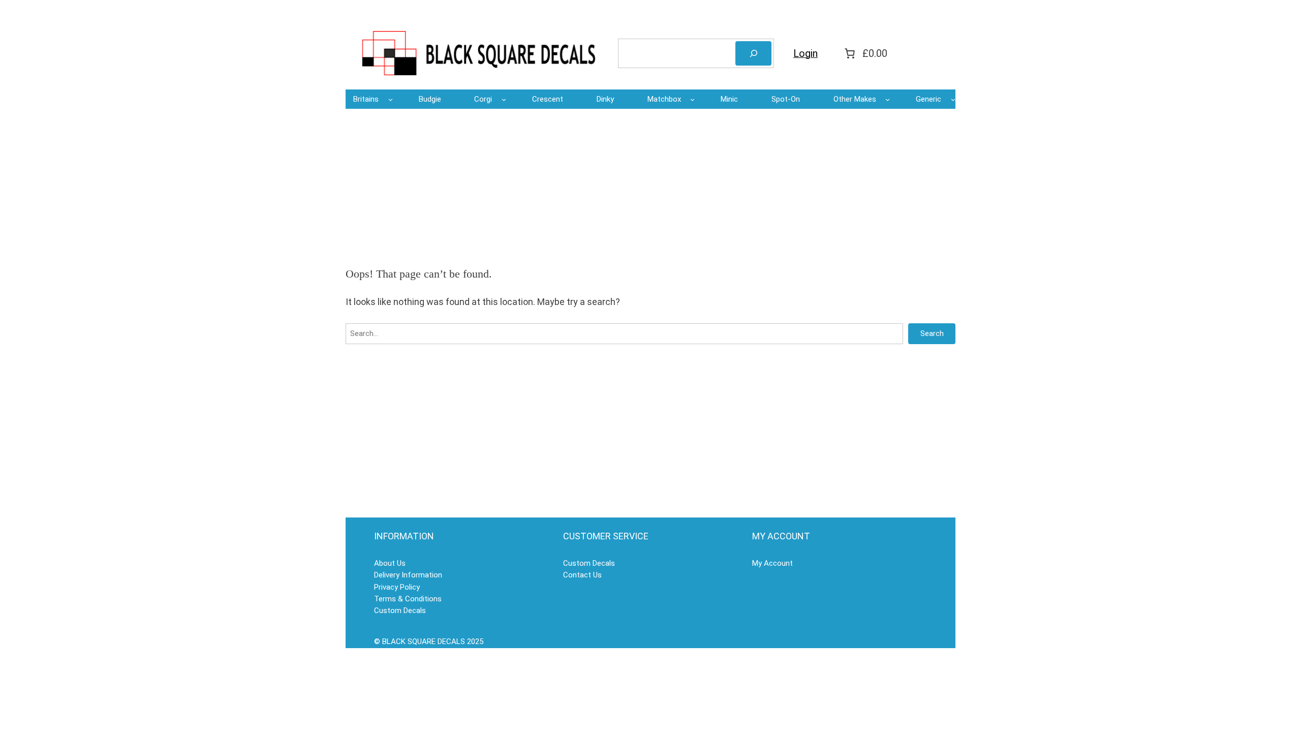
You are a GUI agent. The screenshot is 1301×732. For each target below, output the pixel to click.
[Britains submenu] (390, 99)
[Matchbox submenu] (692, 99)
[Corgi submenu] (504, 99)
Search (932, 333)
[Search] (753, 53)
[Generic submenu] (953, 99)
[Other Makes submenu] (887, 99)
